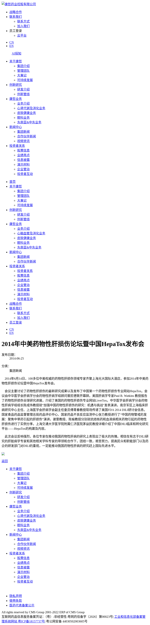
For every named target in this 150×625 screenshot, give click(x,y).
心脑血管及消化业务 (31, 233)
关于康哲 (15, 61)
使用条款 (15, 600)
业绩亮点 (23, 155)
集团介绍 (23, 66)
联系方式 (23, 21)
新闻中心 (15, 127)
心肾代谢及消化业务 (31, 108)
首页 (12, 181)
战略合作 (15, 12)
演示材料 (23, 164)
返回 (5, 461)
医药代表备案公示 (21, 605)
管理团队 (23, 70)
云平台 (22, 35)
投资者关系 (17, 145)
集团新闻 (23, 131)
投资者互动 (25, 174)
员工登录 (15, 322)
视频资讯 (23, 141)
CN (11, 42)
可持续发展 (25, 80)
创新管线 (23, 94)
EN (11, 46)
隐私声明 (15, 596)
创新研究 (15, 84)
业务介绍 (23, 103)
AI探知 (16, 53)
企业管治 (23, 169)
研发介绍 (23, 89)
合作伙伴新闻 (26, 136)
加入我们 (23, 26)
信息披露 (23, 159)
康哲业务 (15, 98)
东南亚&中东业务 (29, 122)
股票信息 (23, 150)
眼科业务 (23, 117)
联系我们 (15, 16)
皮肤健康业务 (26, 113)
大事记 (22, 75)
